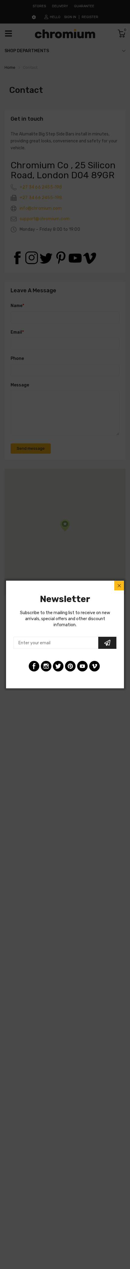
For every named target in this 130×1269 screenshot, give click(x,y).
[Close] (119, 585)
